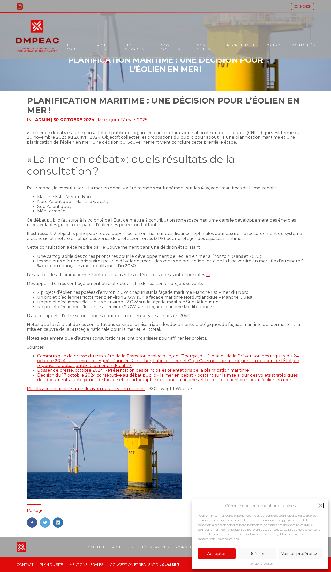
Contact (274, 45)
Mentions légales (260, 564)
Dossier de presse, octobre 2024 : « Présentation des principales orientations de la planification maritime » (144, 370)
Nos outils (203, 47)
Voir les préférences (300, 553)
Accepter (216, 553)
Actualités (303, 45)
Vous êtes (102, 47)
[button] (320, 505)
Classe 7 (170, 564)
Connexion (302, 6)
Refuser (257, 553)
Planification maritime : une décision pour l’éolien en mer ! (86, 388)
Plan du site (51, 565)
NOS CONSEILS (170, 47)
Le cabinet (75, 47)
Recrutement (241, 45)
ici (208, 274)
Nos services (134, 47)
